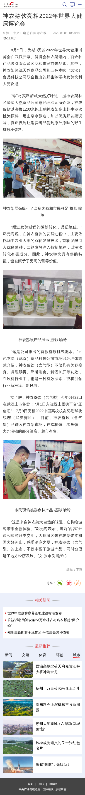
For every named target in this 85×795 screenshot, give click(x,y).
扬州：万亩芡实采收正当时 (57, 688)
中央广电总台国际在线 (30, 33)
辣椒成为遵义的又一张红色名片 (58, 745)
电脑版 (53, 783)
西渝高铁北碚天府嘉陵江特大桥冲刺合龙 (58, 669)
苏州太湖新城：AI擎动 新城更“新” (58, 726)
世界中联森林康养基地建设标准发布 (34, 613)
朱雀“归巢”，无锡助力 (53, 765)
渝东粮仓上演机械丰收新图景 (58, 707)
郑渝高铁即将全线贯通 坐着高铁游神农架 (38, 632)
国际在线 (11, 4)
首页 (30, 783)
